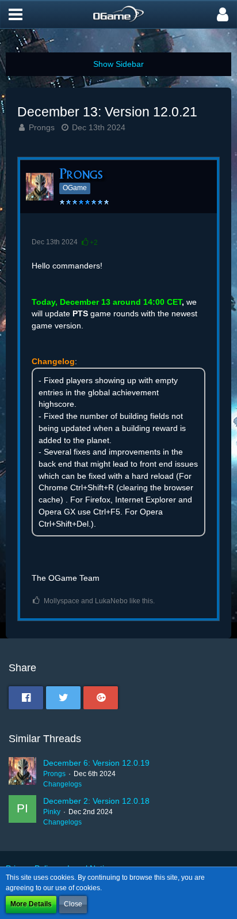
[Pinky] (22, 811)
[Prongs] (22, 773)
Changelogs (62, 784)
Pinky (51, 812)
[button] (15, 14)
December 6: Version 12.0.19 (96, 762)
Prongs (42, 127)
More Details (31, 904)
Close (73, 904)
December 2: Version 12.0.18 (96, 800)
